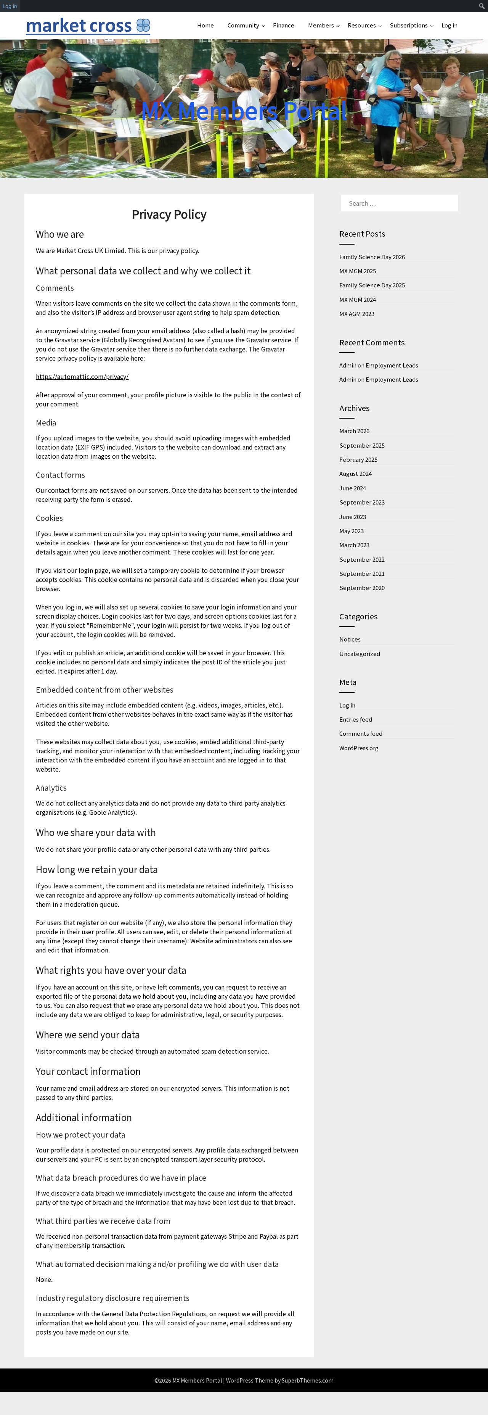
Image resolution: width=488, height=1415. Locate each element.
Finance (283, 25)
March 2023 (354, 545)
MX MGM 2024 (357, 299)
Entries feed (355, 719)
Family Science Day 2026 (372, 257)
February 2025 (358, 459)
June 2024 (352, 488)
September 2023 (362, 502)
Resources (362, 25)
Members (321, 25)
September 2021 (362, 573)
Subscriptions (409, 25)
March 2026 (354, 431)
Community (243, 25)
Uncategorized (359, 653)
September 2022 (362, 559)
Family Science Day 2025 (372, 285)
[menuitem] (482, 6)
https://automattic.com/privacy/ (82, 376)
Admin (347, 365)
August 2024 (355, 473)
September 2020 (362, 587)
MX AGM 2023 (356, 313)
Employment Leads (392, 365)
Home (205, 25)
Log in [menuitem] (10, 6)
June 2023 (352, 516)
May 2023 (351, 531)
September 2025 (362, 445)
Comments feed (360, 733)
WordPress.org (359, 748)
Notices (350, 639)
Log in (449, 25)
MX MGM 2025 (357, 271)
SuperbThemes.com (308, 1380)
